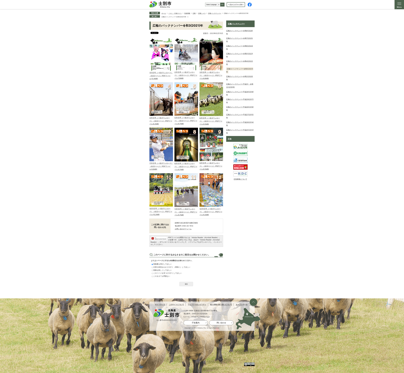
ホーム (163, 13)
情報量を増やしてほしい (162, 264)
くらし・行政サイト (175, 13)
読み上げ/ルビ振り (237, 4)
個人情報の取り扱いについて (221, 305)
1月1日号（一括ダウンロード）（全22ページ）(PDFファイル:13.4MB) (161, 76)
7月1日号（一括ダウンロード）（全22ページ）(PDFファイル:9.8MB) (161, 166)
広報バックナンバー (214, 13)
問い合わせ (221, 323)
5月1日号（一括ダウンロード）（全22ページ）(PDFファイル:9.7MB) (185, 121)
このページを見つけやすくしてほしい (167, 273)
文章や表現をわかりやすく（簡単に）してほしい (171, 267)
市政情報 (187, 13)
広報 (194, 13)
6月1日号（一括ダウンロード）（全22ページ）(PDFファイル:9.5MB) (210, 121)
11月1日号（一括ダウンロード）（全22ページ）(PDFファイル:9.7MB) (185, 212)
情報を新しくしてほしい (162, 270)
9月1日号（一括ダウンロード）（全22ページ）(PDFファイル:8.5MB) (210, 166)
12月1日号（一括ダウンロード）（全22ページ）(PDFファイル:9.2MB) (210, 212)
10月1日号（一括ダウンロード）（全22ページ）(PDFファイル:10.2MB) (160, 211)
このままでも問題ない (161, 276)
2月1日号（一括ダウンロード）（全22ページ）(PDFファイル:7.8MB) (185, 75)
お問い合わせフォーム (183, 229)
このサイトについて (176, 305)
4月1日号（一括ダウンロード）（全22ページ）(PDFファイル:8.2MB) (160, 121)
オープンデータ (242, 305)
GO (222, 4)
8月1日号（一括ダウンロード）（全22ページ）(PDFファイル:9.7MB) (185, 166)
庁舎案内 (195, 323)
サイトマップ (160, 305)
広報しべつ (201, 13)
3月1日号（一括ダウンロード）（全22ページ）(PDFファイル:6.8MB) (210, 75)
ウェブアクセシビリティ (197, 305)
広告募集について (240, 179)
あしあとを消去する (187, 16)
